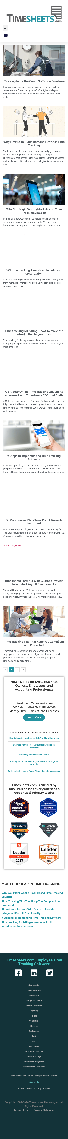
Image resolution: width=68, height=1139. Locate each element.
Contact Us (34, 1082)
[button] (5, 28)
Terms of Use (21, 1110)
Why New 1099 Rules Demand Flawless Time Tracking (34, 143)
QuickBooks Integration (34, 1062)
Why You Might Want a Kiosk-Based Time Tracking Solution (34, 211)
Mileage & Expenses (34, 1000)
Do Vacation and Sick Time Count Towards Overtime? (34, 521)
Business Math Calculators (34, 1067)
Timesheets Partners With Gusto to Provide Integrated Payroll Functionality (34, 582)
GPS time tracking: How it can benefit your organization (34, 272)
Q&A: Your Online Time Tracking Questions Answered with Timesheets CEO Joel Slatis (34, 393)
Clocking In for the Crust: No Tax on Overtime (34, 81)
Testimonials (34, 1031)
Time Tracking (34, 985)
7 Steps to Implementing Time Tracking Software (34, 457)
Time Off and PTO (34, 990)
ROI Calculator (34, 1021)
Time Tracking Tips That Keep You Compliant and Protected (34, 643)
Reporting (34, 1011)
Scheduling (34, 995)
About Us (34, 1026)
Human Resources (34, 1006)
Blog (34, 1041)
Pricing (34, 1016)
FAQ (34, 1036)
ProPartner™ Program (34, 1051)
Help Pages (34, 1046)
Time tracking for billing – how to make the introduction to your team (34, 332)
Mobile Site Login (34, 1056)
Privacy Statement (44, 1110)
